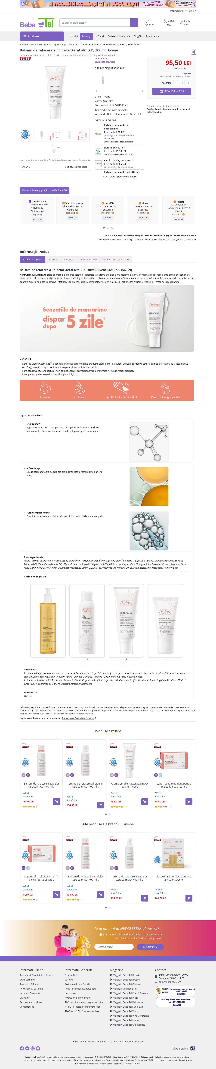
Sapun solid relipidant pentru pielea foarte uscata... (174, 785)
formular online (90, 1011)
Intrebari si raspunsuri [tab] (115, 259)
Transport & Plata (29, 984)
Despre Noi (71, 975)
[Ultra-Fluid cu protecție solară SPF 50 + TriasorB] (165, 620)
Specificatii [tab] (69, 259)
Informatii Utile (177, 10)
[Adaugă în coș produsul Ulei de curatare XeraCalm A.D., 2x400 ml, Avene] (188, 898)
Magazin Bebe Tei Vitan (125, 1011)
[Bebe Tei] (37, 23)
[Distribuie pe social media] (193, 52)
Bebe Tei (24, 44)
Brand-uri (25, 997)
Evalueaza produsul (105, 61)
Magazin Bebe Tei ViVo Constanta (131, 1015)
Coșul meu (170, 22)
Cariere (69, 979)
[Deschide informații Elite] (25, 746)
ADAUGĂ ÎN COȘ (174, 91)
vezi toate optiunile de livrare (120, 176)
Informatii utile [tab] (88, 259)
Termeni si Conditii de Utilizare (36, 975)
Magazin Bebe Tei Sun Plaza (128, 1006)
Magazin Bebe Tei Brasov (126, 979)
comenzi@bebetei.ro (170, 981)
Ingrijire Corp (59, 44)
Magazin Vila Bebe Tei (124, 988)
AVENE (106, 96)
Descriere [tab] (53, 259)
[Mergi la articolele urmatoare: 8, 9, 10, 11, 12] (112, 227)
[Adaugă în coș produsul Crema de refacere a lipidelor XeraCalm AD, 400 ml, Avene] (100, 805)
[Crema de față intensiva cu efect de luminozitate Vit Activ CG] (126, 620)
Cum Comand (27, 979)
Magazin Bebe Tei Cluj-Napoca (129, 1024)
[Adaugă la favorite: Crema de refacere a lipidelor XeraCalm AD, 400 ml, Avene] (68, 744)
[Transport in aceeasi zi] (108, 4)
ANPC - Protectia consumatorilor (82, 1006)
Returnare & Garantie (31, 988)
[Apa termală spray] (48, 620)
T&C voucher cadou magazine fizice (84, 1002)
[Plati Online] (180, 1048)
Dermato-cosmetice (40, 44)
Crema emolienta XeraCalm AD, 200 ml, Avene (129, 785)
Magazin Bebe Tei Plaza (125, 997)
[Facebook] (22, 1048)
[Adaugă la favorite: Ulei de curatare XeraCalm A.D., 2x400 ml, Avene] (156, 837)
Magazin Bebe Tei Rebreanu (128, 1002)
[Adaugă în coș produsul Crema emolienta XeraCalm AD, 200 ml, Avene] (144, 801)
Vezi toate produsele (76, 166)
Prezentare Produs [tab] (32, 259)
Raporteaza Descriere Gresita (78, 718)
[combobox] (94, 22)
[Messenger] (27, 1048)
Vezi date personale (140, 938)
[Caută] (134, 22)
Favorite (149, 24)
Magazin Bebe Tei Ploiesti (126, 1020)
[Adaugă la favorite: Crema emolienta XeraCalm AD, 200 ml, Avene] (112, 744)
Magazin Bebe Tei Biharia (126, 975)
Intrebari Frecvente (30, 993)
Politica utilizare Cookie (77, 984)
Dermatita (74, 44)
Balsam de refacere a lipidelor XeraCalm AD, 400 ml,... (41, 785)
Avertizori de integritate (77, 997)
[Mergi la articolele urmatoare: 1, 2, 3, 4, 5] (104, 227)
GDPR (192, 10)
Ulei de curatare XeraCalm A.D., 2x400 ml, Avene (174, 878)
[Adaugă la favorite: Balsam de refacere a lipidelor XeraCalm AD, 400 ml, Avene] (24, 744)
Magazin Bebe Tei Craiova (127, 984)
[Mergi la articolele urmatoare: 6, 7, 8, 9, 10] (108, 227)
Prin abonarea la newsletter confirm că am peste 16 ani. (133, 934)
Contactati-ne (27, 1006)
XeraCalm (108, 100)
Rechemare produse (31, 1002)
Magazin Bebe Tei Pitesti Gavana (130, 993)
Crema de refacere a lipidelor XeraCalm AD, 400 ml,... (85, 785)
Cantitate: (165, 82)
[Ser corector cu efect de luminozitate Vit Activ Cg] (87, 620)
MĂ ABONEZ (150, 947)
